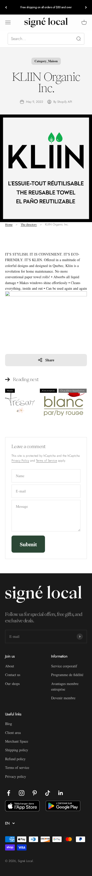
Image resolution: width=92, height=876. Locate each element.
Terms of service (17, 767)
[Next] (86, 7)
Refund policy (15, 758)
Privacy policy (15, 776)
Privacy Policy (20, 460)
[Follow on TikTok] (47, 793)
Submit (28, 544)
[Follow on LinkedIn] (60, 793)
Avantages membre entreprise (64, 686)
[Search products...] (46, 39)
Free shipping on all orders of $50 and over (46, 7)
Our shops (12, 683)
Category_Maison (46, 61)
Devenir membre (63, 697)
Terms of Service (46, 460)
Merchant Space (16, 741)
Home (9, 224)
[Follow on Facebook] (8, 793)
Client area (13, 732)
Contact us (12, 674)
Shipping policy (16, 749)
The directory (29, 224)
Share (49, 360)
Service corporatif (64, 666)
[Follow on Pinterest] (34, 793)
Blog (8, 723)
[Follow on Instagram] (21, 793)
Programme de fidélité (67, 674)
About (9, 666)
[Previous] (6, 7)
